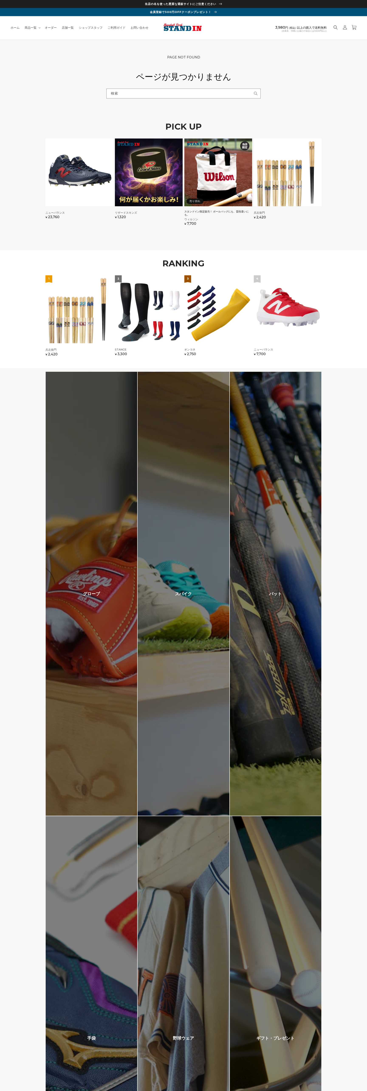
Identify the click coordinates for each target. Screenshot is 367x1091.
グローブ (91, 593)
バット (275, 593)
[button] (32, 27)
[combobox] (183, 93)
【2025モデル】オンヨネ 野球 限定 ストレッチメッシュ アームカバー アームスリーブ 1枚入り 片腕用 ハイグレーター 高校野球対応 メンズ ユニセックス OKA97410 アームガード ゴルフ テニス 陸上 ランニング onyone (218, 317)
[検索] (255, 93)
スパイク (183, 593)
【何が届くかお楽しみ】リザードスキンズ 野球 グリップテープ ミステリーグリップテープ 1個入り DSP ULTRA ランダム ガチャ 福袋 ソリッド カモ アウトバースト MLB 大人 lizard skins (149, 184)
